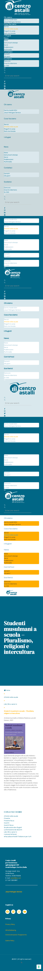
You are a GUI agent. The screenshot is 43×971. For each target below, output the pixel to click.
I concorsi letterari (10, 834)
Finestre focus (9, 821)
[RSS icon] (21, 962)
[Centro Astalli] (18, 15)
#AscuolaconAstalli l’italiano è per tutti (17, 836)
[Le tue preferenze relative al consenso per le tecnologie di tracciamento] (39, 967)
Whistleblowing (10, 930)
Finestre (7, 818)
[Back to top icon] (36, 966)
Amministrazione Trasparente (16, 935)
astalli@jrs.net (16, 878)
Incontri (6, 823)
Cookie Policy (9, 940)
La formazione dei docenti (13, 830)
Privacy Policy (10, 924)
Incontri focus (8, 825)
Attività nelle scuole (11, 697)
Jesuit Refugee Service (13, 892)
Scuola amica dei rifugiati (13, 827)
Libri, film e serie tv (10, 704)
